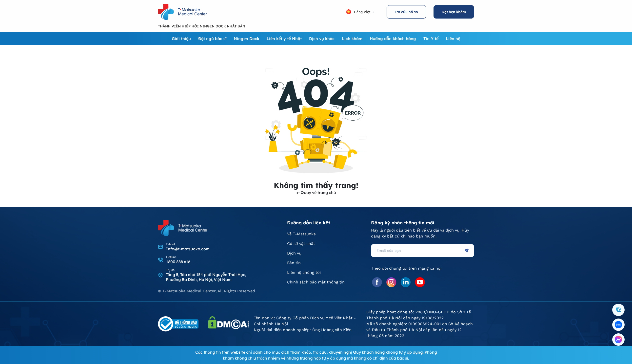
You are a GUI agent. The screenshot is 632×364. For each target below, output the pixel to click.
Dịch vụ (294, 253)
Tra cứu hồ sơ (406, 12)
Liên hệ (453, 38)
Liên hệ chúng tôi (304, 272)
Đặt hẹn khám (454, 12)
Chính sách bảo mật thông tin (316, 282)
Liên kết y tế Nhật (284, 38)
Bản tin (294, 262)
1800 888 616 (178, 261)
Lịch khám (352, 38)
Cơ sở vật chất (301, 243)
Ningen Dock (246, 38)
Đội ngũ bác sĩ (212, 38)
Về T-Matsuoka (301, 234)
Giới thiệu (181, 38)
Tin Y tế (430, 38)
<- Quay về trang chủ (316, 192)
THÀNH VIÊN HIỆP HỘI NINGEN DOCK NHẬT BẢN (201, 26)
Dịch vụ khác (322, 38)
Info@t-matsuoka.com (188, 248)
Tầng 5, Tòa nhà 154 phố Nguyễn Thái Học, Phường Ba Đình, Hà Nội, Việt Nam (206, 277)
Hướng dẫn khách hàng (393, 38)
